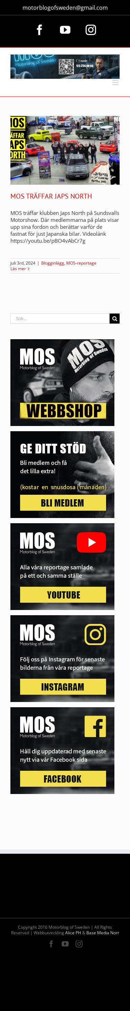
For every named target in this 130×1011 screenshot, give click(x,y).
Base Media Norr (102, 933)
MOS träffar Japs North (51, 196)
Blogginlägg (52, 263)
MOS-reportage (81, 263)
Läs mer (18, 268)
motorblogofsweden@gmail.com (65, 7)
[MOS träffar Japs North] (65, 150)
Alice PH (73, 933)
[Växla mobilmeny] (116, 82)
